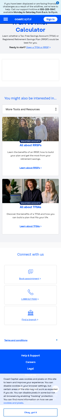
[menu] (6, 19)
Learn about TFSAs (30, 226)
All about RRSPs (30, 145)
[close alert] (58, 3)
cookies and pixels (13, 402)
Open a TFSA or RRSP (37, 47)
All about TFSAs (30, 207)
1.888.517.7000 (29, 299)
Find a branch (29, 319)
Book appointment (29, 278)
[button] (50, 19)
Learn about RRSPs (30, 167)
